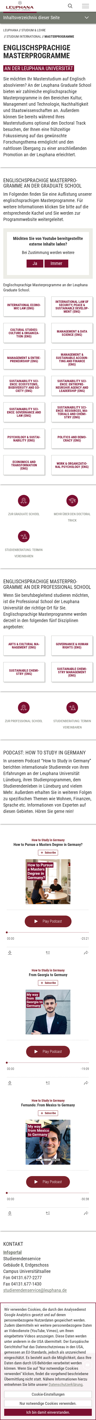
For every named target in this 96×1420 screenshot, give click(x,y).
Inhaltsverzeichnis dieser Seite (31, 17)
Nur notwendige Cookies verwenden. (48, 1403)
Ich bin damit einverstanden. (48, 1412)
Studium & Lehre (33, 30)
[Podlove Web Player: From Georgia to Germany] (48, 1027)
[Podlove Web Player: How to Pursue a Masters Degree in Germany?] (48, 896)
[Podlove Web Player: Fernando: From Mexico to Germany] (48, 1157)
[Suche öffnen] (70, 6)
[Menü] (85, 6)
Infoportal (12, 1252)
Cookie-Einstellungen (48, 1394)
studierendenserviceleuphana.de (35, 1290)
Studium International (24, 36)
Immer (56, 263)
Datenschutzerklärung (65, 1384)
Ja (35, 263)
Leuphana (10, 30)
